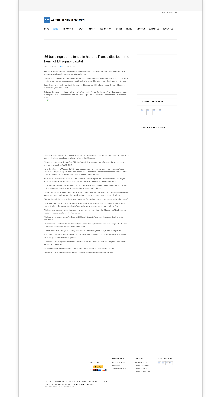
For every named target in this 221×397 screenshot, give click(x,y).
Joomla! (47, 384)
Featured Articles (118, 363)
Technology (105, 29)
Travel (129, 29)
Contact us (168, 29)
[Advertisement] (110, 5)
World (56, 29)
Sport (92, 29)
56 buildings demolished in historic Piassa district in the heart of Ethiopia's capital (86, 59)
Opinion (119, 29)
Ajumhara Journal (141, 363)
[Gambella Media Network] (65, 20)
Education (68, 29)
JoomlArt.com (102, 382)
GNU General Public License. (85, 384)
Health (81, 29)
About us (141, 29)
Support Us (154, 29)
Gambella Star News (142, 366)
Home (46, 29)
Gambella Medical (141, 369)
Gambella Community (142, 372)
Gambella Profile (118, 366)
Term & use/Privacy (119, 369)
